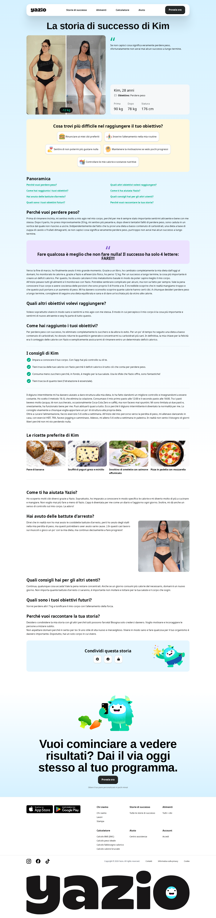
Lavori (100, 817)
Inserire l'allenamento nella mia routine (134, 136)
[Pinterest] (97, 659)
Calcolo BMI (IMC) (105, 836)
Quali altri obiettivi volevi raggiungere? (133, 184)
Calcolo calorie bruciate (108, 848)
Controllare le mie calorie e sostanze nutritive (111, 161)
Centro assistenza (138, 836)
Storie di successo (76, 10)
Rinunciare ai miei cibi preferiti (82, 136)
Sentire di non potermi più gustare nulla (76, 149)
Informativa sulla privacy (168, 861)
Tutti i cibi (167, 813)
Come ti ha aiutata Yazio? (125, 190)
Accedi (166, 836)
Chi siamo (101, 813)
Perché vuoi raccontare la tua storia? (132, 202)
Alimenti (101, 10)
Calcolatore (122, 10)
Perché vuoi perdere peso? (41, 184)
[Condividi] (118, 659)
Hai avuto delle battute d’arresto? (46, 196)
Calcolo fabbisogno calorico (110, 844)
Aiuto (142, 10)
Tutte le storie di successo (142, 813)
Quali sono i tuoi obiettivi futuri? (45, 202)
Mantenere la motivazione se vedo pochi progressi (140, 149)
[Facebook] (108, 659)
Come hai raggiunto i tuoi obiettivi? (47, 190)
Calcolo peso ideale (106, 840)
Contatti (149, 861)
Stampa (100, 821)
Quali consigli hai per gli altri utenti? (132, 196)
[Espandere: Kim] (164, 546)
